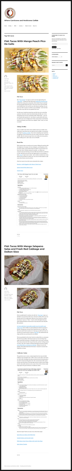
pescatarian (6, 88)
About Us (35, 25)
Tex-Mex (10, 295)
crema (20, 154)
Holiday (9, 25)
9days (5, 297)
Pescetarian (6, 83)
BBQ (15, 25)
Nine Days (20, 101)
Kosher (5, 81)
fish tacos (10, 297)
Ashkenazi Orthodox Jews (41, 101)
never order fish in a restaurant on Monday (26, 345)
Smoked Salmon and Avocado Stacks (25, 438)
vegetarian (11, 298)
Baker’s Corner (28, 25)
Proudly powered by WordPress (25, 466)
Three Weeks (22, 99)
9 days (5, 85)
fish (10, 85)
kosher (5, 298)
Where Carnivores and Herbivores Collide (21, 20)
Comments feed (55, 77)
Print (45, 179)
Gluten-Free (8, 294)
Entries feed (55, 76)
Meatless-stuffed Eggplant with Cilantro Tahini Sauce (29, 164)
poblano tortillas (26, 132)
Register (54, 73)
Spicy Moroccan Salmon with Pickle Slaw (26, 434)
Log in (54, 74)
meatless (8, 87)
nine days (11, 87)
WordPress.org (55, 78)
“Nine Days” (40, 315)
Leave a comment (7, 91)
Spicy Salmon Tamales (22, 444)
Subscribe (54, 47)
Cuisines (20, 25)
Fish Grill (36, 332)
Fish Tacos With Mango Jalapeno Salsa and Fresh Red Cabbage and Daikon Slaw (24, 249)
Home (5, 25)
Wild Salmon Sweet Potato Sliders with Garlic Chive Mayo (30, 441)
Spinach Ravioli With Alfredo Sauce (25, 167)
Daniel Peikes (6, 78)
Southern (10, 83)
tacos (5, 89)
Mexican (8, 81)
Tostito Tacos (20, 170)
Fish (5, 294)
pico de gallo (11, 88)
